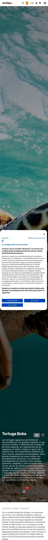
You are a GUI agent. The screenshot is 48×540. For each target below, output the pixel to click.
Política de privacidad (36, 238)
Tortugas (15, 508)
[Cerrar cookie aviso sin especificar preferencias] (44, 234)
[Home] (7, 3)
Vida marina (6, 508)
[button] (6, 238)
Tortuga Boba (24, 508)
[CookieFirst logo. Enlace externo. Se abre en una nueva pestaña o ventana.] (3, 241)
